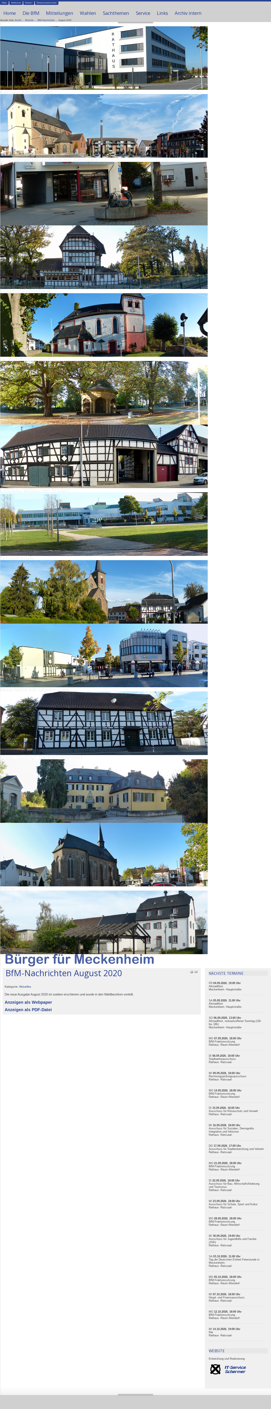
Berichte (29, 20)
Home (4, 2)
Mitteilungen (59, 13)
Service (143, 13)
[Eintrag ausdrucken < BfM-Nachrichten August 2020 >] (191, 971)
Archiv (18, 20)
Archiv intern (188, 13)
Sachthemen (116, 13)
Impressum (16, 2)
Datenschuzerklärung (47, 2)
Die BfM (31, 13)
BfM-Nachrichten (46, 20)
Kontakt (28, 2)
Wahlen (88, 13)
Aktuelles (25, 986)
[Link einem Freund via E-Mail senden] (196, 971)
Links (162, 13)
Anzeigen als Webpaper (28, 1002)
